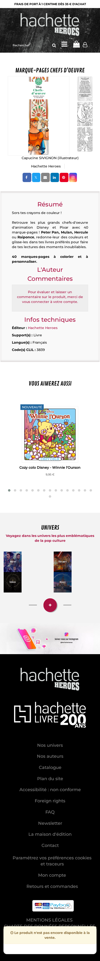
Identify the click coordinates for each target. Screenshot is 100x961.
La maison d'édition (50, 834)
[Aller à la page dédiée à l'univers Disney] (63, 582)
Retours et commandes (52, 886)
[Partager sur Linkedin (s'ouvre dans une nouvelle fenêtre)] (54, 177)
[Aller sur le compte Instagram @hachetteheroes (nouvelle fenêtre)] (50, 638)
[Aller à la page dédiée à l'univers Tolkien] (13, 582)
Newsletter (50, 823)
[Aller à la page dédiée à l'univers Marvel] (13, 562)
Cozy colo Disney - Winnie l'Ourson (50, 467)
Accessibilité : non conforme (50, 789)
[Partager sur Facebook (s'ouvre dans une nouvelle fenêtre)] (27, 177)
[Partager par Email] (45, 177)
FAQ (50, 812)
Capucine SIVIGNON (39, 158)
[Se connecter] (85, 45)
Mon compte (52, 875)
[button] (38, 115)
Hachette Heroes (46, 166)
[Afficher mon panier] (76, 44)
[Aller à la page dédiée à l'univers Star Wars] (63, 562)
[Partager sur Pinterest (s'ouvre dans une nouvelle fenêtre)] (64, 177)
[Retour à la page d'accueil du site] (49, 25)
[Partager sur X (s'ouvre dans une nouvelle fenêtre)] (36, 177)
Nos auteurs (50, 756)
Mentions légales (49, 920)
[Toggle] (64, 44)
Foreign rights (50, 801)
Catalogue (50, 767)
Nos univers (50, 745)
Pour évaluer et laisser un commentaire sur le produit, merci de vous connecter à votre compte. (50, 297)
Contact (50, 845)
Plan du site (50, 778)
